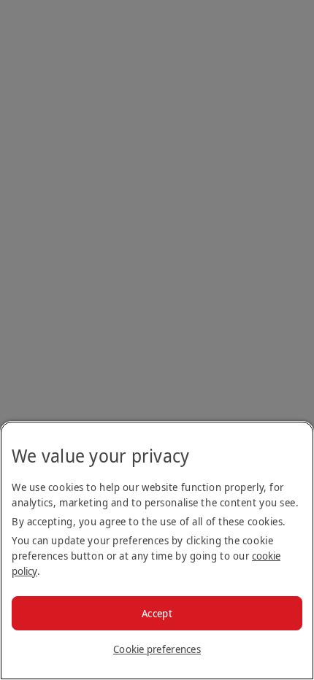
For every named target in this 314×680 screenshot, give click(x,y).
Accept (157, 613)
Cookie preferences (157, 649)
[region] (157, 550)
